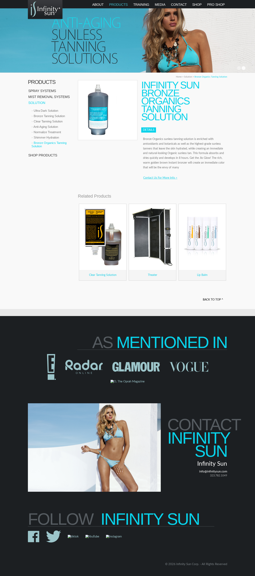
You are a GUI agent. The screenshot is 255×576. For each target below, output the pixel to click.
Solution (188, 77)
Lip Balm (202, 275)
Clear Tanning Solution (48, 121)
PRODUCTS (118, 5)
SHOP (197, 5)
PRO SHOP (216, 5)
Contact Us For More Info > (160, 177)
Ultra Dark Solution (45, 110)
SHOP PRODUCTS (42, 155)
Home (179, 77)
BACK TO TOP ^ (213, 299)
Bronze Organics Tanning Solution (210, 77)
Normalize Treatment (47, 132)
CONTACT (179, 5)
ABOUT (98, 5)
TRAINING (141, 5)
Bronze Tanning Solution (49, 116)
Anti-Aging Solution (45, 126)
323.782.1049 (218, 475)
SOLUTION (36, 103)
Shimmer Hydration (46, 137)
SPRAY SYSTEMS (42, 91)
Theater (152, 275)
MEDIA (160, 5)
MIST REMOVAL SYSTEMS (49, 97)
